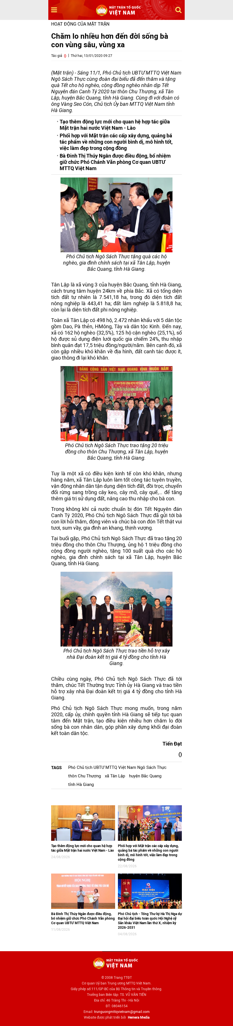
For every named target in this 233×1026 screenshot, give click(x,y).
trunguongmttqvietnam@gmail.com (122, 1012)
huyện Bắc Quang (145, 776)
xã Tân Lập (115, 776)
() (65, 56)
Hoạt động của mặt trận (80, 24)
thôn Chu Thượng (84, 776)
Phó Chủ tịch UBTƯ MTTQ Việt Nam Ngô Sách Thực (117, 767)
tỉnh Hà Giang (81, 784)
